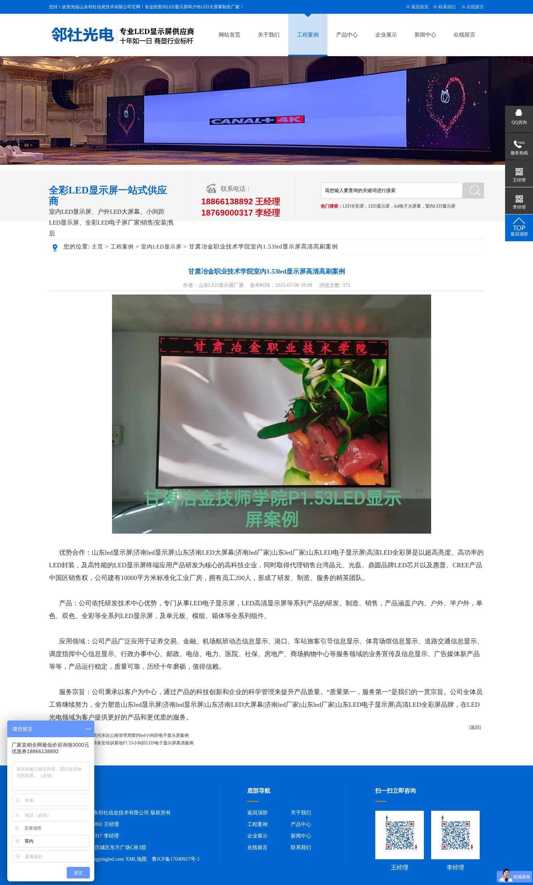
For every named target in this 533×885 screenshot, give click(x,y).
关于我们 (269, 35)
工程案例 (308, 35)
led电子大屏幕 (407, 206)
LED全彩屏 (353, 206)
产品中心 (347, 35)
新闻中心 (425, 35)
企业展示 (386, 35)
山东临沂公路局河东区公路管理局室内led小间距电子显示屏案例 (127, 735)
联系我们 (447, 6)
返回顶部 (257, 812)
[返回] (475, 727)
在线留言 (475, 6)
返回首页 (420, 6)
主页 (97, 247)
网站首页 (229, 35)
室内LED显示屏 (440, 206)
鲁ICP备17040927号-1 (176, 859)
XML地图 (136, 859)
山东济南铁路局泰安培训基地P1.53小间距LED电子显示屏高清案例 (130, 743)
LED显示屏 (379, 206)
